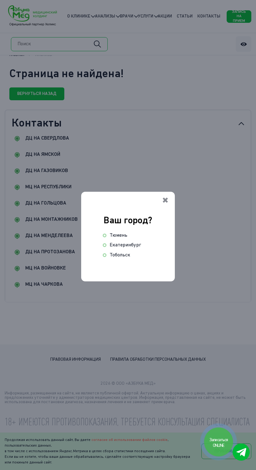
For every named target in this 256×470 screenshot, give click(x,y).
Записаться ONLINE (219, 442)
